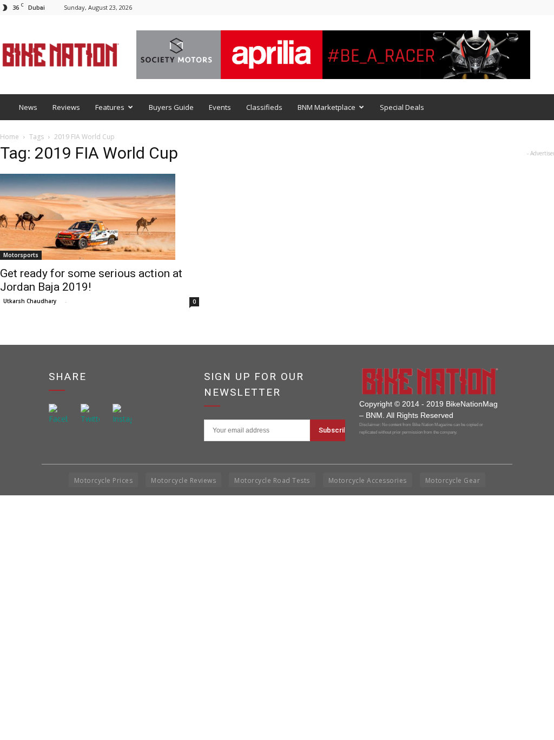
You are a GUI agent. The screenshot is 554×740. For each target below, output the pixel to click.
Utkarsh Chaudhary (29, 301)
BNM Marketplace (326, 107)
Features (109, 107)
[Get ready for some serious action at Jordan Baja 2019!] (101, 217)
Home (9, 136)
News (28, 107)
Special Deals (402, 107)
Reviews (66, 107)
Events (220, 107)
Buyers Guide (171, 107)
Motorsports (20, 255)
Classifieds (264, 107)
